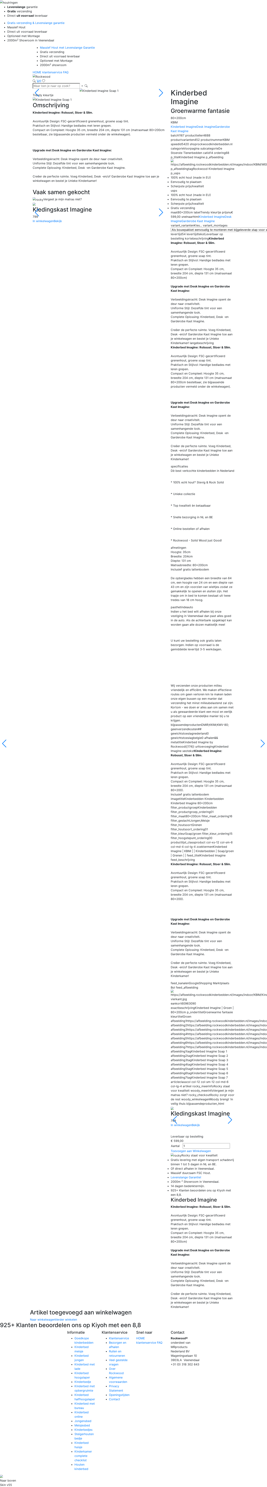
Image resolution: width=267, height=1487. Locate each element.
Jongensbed (82, 1421)
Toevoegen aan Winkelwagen (191, 1151)
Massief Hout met (67, 47)
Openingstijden (119, 1395)
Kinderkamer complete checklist (83, 1456)
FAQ (65, 72)
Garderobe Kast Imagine (198, 221)
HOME (37, 72)
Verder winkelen (66, 1319)
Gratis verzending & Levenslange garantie (35, 23)
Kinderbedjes (83, 1429)
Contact (114, 1399)
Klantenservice (119, 1338)
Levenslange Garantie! (186, 1177)
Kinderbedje (82, 1382)
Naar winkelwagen (42, 1319)
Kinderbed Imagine (184, 126)
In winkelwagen (43, 221)
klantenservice (52, 72)
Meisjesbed (82, 1425)
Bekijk (58, 221)
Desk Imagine (206, 126)
